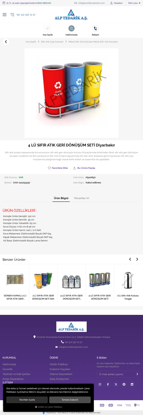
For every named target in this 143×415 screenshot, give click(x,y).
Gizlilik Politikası (59, 364)
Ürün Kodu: (78, 177)
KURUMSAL (9, 357)
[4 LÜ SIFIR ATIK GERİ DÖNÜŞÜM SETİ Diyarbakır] (71, 93)
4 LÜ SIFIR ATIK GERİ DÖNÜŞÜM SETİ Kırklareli (71, 297)
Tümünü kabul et (70, 399)
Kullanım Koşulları (60, 369)
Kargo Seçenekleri (13, 379)
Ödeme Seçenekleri (61, 374)
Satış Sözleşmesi (59, 379)
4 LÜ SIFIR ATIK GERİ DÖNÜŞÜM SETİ (100, 297)
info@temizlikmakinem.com (91, 3)
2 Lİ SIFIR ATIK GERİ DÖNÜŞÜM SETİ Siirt (43, 297)
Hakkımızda (9, 364)
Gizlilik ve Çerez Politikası (50, 407)
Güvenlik (8, 369)
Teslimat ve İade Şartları (16, 374)
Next (137, 259)
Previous (130, 259)
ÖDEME (54, 357)
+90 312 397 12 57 (73, 342)
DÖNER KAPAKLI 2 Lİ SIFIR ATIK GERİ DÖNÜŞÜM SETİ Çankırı (15, 297)
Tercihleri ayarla (27, 399)
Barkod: (8, 182)
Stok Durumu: (10, 177)
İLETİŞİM (8, 382)
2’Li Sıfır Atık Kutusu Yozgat (128, 297)
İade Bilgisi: (78, 182)
